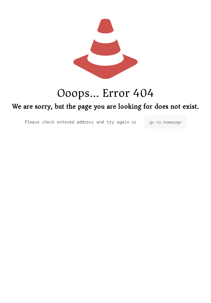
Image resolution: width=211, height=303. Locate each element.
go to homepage (165, 122)
